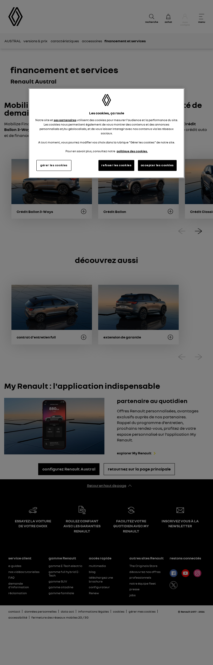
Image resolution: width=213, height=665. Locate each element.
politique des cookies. (132, 151)
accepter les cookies (157, 165)
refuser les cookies (116, 165)
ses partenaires (65, 120)
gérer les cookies (54, 165)
